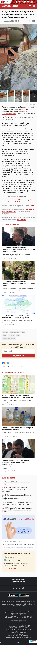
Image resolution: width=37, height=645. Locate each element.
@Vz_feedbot (21, 219)
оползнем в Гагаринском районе (14, 112)
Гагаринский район (14, 332)
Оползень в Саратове (10, 225)
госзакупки (11, 335)
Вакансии (15, 612)
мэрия (17, 335)
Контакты (31, 612)
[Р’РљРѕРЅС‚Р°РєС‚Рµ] (3, 363)
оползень (5, 332)
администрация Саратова (9, 338)
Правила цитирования (18, 614)
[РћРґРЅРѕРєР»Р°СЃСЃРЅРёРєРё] (5, 363)
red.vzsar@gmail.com (10, 568)
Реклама (23, 612)
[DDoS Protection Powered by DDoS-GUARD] (33, 642)
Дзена (32, 206)
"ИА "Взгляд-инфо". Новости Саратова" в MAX (16, 201)
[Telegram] (8, 363)
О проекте (6, 612)
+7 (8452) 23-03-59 (10, 565)
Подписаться (18, 355)
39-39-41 (22, 565)
